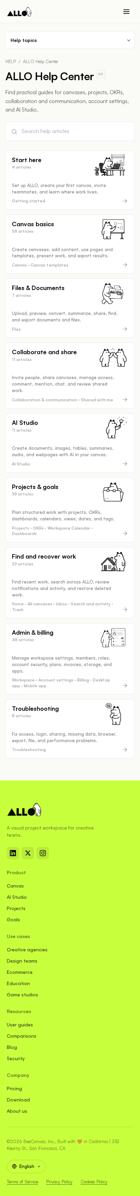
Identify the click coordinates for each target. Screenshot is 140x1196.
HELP (10, 61)
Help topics (24, 40)
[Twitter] (28, 853)
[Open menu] (126, 11)
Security (16, 1058)
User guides (20, 1024)
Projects (16, 908)
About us (17, 1111)
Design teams (22, 961)
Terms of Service (22, 1181)
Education (18, 983)
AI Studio (17, 897)
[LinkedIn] (13, 853)
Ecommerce (20, 972)
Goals (13, 919)
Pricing (14, 1088)
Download (18, 1100)
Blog (12, 1047)
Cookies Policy (94, 1181)
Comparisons (21, 1036)
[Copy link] (101, 74)
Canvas (15, 886)
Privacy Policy (59, 1181)
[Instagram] (43, 853)
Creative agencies (27, 949)
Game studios (22, 994)
